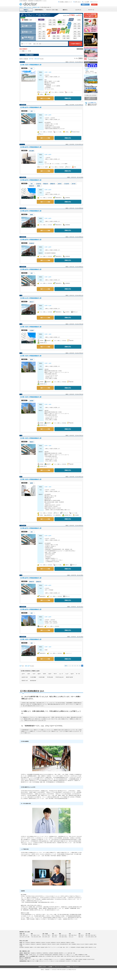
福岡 (44, 31)
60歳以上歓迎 (78, 956)
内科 (24, 942)
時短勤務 (84, 959)
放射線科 (42, 947)
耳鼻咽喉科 (74, 944)
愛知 (64, 36)
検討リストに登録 (45, 98)
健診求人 (65, 10)
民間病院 (60, 954)
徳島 (58, 38)
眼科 (70, 944)
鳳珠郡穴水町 (25, 680)
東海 (53, 933)
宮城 (79, 26)
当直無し (26, 959)
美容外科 (66, 944)
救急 (53, 956)
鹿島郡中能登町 (69, 677)
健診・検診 (73, 953)
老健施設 (82, 947)
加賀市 (49, 673)
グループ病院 (66, 954)
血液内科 (43, 942)
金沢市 (49, 114)
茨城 (79, 33)
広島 (40, 26)
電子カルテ (41, 961)
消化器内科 (27, 942)
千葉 (79, 36)
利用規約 (68, 966)
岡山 (44, 26)
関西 (60, 933)
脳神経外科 (44, 944)
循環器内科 (38, 942)
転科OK (83, 956)
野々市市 (78, 673)
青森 (75, 23)
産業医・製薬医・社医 (61, 956)
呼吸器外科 (33, 944)
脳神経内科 (63, 942)
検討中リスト (85, 4)
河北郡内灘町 (42, 677)
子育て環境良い (74, 961)
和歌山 (50, 24)
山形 (75, 28)
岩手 (79, 23)
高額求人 (51, 959)
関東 (32, 933)
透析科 (95, 944)
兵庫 (50, 20)
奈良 (54, 24)
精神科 (38, 947)
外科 (24, 944)
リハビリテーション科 (55, 947)
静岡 (68, 38)
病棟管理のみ (39, 953)
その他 (94, 947)
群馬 (75, 31)
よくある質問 (86, 1)
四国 (79, 933)
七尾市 (28, 673)
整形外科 (49, 944)
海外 (41, 20)
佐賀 (40, 31)
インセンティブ (57, 959)
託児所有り (68, 961)
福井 (60, 24)
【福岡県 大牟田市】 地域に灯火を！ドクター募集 (91, 70)
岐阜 (68, 36)
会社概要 (50, 966)
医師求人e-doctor (42, 966)
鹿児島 (43, 38)
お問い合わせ (77, 1)
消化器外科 (27, 944)
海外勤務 (88, 956)
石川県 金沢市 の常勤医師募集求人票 (30, 107)
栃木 (79, 31)
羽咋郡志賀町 (50, 677)
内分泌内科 (48, 942)
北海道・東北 (22, 933)
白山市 (49, 305)
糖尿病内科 (53, 942)
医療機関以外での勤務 (82, 954)
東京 (75, 36)
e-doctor (28, 3)
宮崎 (44, 36)
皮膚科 (58, 944)
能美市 (72, 673)
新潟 (64, 20)
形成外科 (54, 944)
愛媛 (54, 36)
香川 (58, 36)
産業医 (86, 947)
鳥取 (44, 24)
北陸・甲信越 (45, 933)
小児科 (35, 947)
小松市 (49, 72)
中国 (70, 933)
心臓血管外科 (38, 944)
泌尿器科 (91, 944)
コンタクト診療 (67, 953)
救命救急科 (27, 947)
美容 (55, 956)
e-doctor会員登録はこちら (91, 15)
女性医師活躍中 (62, 961)
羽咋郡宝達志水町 (59, 677)
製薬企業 (90, 947)
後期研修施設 (55, 954)
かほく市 (61, 673)
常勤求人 (26, 10)
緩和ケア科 (47, 947)
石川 (60, 22)
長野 (64, 22)
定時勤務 (80, 959)
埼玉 (75, 33)
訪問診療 (51, 953)
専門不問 (68, 956)
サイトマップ (95, 1)
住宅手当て (63, 959)
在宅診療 (78, 947)
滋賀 (54, 20)
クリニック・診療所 (74, 954)
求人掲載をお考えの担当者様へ (91, 95)
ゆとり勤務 (75, 959)
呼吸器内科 (33, 942)
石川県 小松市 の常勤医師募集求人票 (30, 64)
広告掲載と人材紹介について (66, 1)
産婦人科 (79, 944)
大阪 (50, 22)
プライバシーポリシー (59, 966)
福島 (79, 28)
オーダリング (47, 961)
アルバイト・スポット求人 (52, 10)
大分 (44, 33)
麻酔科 (31, 947)
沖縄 (40, 38)
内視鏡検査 (56, 953)
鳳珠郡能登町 (33, 680)
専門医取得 (48, 956)
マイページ (91, 10)
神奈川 (75, 38)
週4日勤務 (21, 959)
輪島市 (39, 673)
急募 (79, 961)
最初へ (66, 665)
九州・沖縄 (88, 933)
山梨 (64, 24)
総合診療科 (22, 947)
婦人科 (83, 944)
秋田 (75, 26)
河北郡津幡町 (33, 677)
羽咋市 (55, 673)
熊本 (40, 36)
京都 (54, 22)
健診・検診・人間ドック (65, 947)
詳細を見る (68, 98)
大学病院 (30, 954)
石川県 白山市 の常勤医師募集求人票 (30, 298)
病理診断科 (73, 947)
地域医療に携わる (42, 956)
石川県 (46, 72)
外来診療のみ (33, 953)
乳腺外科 (87, 944)
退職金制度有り (69, 959)
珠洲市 (44, 673)
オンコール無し (32, 959)
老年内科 (58, 942)
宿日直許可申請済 (90, 959)
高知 (54, 38)
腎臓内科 (68, 942)
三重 (64, 38)
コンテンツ (78, 10)
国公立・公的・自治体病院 (38, 954)
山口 (40, 28)
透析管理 (61, 953)
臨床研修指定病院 (48, 954)
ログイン (94, 4)
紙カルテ (52, 961)
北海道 (79, 19)
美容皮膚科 (62, 944)
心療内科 (72, 942)
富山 (60, 20)
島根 (40, 24)
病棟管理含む (45, 953)
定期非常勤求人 (39, 10)
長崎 (40, 33)
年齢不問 (73, 956)
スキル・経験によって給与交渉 (42, 959)
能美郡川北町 (25, 677)
